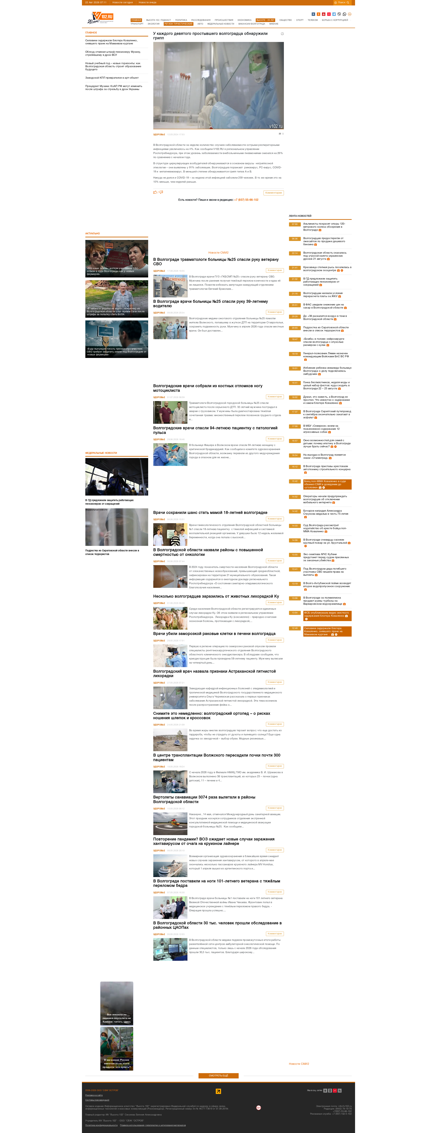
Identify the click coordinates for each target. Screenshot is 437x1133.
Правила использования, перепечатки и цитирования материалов (153, 1125)
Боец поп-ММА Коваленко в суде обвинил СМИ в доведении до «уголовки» (325, 484)
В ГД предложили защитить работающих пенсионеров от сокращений (321, 282)
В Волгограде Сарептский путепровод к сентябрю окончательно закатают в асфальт (327, 414)
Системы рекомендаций (97, 1100)
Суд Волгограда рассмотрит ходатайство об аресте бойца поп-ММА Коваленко (325, 528)
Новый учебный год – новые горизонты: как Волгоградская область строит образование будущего (113, 66)
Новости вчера (147, 3)
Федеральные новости (101, 453)
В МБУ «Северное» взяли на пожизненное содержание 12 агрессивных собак (321, 429)
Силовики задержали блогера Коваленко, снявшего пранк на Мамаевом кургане (111, 42)
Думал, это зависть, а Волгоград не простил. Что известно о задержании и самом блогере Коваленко (326, 400)
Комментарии (273, 193)
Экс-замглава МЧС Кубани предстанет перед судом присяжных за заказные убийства (326, 557)
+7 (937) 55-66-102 (246, 200)
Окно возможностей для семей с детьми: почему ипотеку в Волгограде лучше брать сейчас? (327, 443)
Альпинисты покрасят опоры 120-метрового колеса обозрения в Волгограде (324, 227)
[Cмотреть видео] (341, 270)
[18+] (350, 14)
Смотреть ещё (218, 1076)
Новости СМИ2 (218, 253)
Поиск (342, 3)
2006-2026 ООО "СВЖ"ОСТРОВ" (102, 1090)
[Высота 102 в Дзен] (329, 14)
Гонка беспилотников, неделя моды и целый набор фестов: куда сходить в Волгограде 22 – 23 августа (326, 385)
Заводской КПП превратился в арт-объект (112, 78)
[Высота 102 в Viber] (339, 14)
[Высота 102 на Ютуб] (324, 14)
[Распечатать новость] (282, 33)
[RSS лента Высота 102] (340, 1091)
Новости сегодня (122, 3)
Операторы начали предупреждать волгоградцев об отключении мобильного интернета (325, 499)
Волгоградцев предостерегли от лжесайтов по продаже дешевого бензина (324, 241)
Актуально (92, 234)
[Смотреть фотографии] (319, 230)
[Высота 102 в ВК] (313, 14)
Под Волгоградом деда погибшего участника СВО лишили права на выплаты (324, 572)
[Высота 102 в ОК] (319, 14)
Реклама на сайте (94, 1095)
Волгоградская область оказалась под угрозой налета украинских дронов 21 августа (325, 256)
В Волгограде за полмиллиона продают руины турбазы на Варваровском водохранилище (322, 601)
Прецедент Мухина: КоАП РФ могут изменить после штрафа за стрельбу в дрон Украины (113, 88)
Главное (91, 33)
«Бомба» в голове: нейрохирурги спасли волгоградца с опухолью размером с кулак (323, 342)
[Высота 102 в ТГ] (334, 14)
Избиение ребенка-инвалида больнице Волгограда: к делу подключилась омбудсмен (327, 371)
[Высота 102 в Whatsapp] (345, 14)
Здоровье (159, 135)
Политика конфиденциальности (101, 1125)
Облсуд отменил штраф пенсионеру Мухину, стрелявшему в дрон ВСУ (113, 53)
